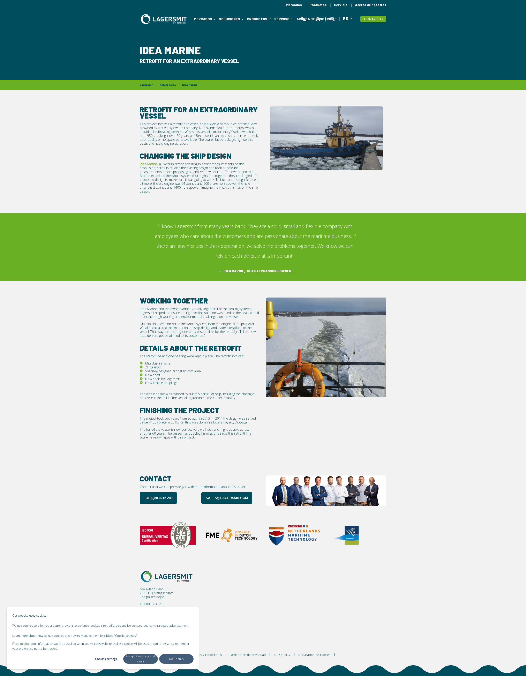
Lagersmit (146, 85)
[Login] (319, 18)
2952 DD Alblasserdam (156, 593)
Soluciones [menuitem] (229, 19)
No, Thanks (176, 659)
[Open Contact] (303, 18)
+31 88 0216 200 (152, 604)
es (345, 18)
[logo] (167, 576)
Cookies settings (106, 659)
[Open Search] (333, 18)
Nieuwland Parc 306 (154, 589)
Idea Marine (189, 85)
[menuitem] (294, 5)
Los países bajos (152, 597)
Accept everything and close (140, 658)
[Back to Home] (164, 19)
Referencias (168, 85)
